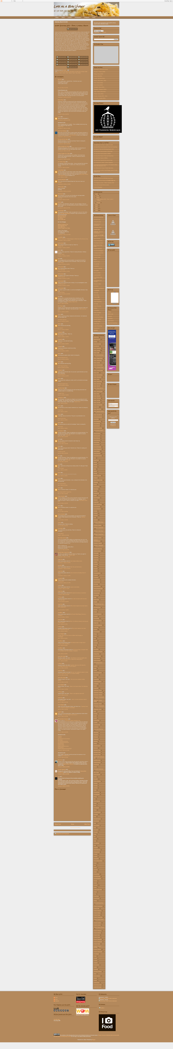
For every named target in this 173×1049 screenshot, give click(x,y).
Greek (95, 645)
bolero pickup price (61, 374)
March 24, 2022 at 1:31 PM (63, 375)
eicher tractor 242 (61, 269)
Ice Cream (96, 674)
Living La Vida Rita (98, 268)
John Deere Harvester (62, 319)
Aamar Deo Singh (61, 656)
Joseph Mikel (60, 170)
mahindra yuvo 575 (61, 283)
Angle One (60, 559)
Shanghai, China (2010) (99, 87)
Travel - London (97, 922)
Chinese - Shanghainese (97, 540)
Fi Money (60, 597)
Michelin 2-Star (97, 752)
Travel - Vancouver (98, 951)
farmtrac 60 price (61, 292)
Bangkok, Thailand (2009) (99, 71)
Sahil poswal (60, 243)
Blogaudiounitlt (61, 743)
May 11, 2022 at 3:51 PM (63, 503)
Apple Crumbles (97, 343)
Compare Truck (61, 393)
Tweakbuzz (60, 640)
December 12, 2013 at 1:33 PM (64, 128)
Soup (95, 863)
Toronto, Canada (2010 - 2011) (100, 96)
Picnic (95, 796)
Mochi (95, 766)
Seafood (96, 847)
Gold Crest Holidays (62, 130)
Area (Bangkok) (97, 421)
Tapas (95, 891)
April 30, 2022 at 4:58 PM (63, 453)
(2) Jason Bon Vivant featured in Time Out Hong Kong (105, 146)
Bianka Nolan (60, 99)
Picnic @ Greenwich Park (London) (101, 184)
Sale (95, 840)
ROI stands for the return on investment (78, 592)
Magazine (96, 734)
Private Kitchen (97, 812)
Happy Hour (96, 653)
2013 (97, 194)
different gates (61, 186)
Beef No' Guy (97, 261)
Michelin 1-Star (97, 750)
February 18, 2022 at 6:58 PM (64, 264)
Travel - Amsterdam (98, 906)
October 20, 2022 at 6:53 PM (63, 594)
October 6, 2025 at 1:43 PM (63, 774)
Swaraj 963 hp (60, 533)
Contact (70, 17)
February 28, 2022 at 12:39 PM (64, 293)
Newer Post (58, 824)
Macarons (96, 732)
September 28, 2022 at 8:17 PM (64, 582)
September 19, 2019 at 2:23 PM (64, 184)
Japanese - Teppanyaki (99, 705)
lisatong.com (96, 328)
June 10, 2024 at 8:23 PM (63, 757)
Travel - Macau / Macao (99, 927)
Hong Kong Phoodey (98, 317)
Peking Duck (96, 792)
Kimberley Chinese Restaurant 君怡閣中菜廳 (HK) (104, 180)
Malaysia (96, 737)
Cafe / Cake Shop (98, 504)
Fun (95, 638)
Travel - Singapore (98, 941)
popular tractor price (62, 418)
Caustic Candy (97, 257)
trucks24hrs (60, 237)
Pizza (95, 803)
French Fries (97, 631)
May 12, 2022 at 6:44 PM (63, 511)
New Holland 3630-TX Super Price (64, 492)
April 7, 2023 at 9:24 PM (62, 660)
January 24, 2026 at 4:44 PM (63, 786)
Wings (95, 978)
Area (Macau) (97, 438)
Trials (95, 956)
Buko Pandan (97, 497)
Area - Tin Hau (97, 402)
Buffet (95, 495)
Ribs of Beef (96, 825)
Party (95, 790)
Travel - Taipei (97, 943)
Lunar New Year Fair (98, 729)
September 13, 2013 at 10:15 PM (64, 97)
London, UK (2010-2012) (99, 78)
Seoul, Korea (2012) (98, 85)
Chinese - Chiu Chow (98, 531)
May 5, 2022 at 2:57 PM (62, 485)
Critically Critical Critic (98, 252)
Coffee (95, 566)
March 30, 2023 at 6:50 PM (63, 601)
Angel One (60, 604)
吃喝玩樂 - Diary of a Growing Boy (98, 232)
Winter (79, 72)
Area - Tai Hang (97, 398)
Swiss (95, 887)
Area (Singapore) (97, 449)
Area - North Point (98, 381)
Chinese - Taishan (98, 543)
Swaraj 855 (60, 509)
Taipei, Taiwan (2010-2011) (100, 91)
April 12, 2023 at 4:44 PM (63, 668)
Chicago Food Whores (99, 288)
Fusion (95, 640)
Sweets (95, 885)
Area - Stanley (97, 396)
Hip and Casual (97, 656)
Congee (95, 568)
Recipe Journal (97, 818)
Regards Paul (60, 126)
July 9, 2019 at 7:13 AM (62, 177)
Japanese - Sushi (98, 703)
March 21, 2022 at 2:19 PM (63, 321)
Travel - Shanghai (98, 939)
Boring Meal (96, 486)
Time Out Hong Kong (98, 902)
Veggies (95, 962)
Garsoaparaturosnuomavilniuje (64, 738)
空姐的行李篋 (97, 229)
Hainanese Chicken (98, 651)
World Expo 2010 (97, 984)
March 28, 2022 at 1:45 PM (63, 385)
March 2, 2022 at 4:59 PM (63, 303)
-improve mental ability (74, 587)
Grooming (96, 649)
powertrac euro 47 (61, 276)
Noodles (96, 779)
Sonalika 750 (60, 245)
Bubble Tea (96, 493)
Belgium (96, 477)
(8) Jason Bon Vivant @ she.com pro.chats (103, 160)
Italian (95, 686)
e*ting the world (97, 221)
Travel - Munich (69, 72)
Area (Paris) (72, 71)
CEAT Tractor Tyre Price (63, 365)
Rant (95, 816)
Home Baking (97, 658)
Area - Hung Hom (98, 360)
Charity (95, 511)
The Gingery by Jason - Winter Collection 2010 (104, 182)
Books (95, 484)
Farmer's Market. (97, 614)
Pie (94, 798)
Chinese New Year (98, 548)
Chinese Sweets (97, 551)
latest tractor (60, 426)
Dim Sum (96, 584)
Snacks (95, 854)
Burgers (95, 500)
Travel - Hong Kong (98, 917)
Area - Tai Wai (97, 400)
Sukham (59, 585)
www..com (114, 292)
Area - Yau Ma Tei (98, 414)
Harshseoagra (61, 210)
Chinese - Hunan (97, 537)
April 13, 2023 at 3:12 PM (63, 682)
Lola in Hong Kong (98, 325)
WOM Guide (96, 982)
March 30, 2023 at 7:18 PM (63, 609)
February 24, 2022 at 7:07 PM (64, 271)
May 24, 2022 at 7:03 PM (63, 519)
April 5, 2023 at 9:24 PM (62, 645)
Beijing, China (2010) (98, 73)
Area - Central (97, 350)
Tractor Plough (61, 468)
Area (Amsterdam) (98, 417)
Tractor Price (60, 409)
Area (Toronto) (97, 453)
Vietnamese (96, 964)
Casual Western (97, 508)
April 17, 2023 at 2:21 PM (63, 695)
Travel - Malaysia (97, 930)
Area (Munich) (66, 71)
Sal (94, 836)
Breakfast (96, 488)
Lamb (95, 715)
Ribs (95, 823)
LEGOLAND (96, 720)
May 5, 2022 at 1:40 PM (62, 475)
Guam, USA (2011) (98, 76)
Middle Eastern (97, 762)
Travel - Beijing (97, 912)
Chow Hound (110, 320)
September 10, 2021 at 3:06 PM (64, 240)
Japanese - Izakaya (98, 692)
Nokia (95, 776)
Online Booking (97, 781)
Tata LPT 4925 (72, 555)
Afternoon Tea (97, 339)
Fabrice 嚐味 (96, 297)
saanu (59, 250)
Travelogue (96, 953)
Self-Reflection (97, 849)
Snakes (95, 856)
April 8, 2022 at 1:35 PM (62, 411)
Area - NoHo (96, 379)
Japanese (96, 688)
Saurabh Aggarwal (62, 769)
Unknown (57, 1000)
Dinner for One (97, 590)
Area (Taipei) (97, 451)
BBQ (95, 469)
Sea (95, 845)
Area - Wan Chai (97, 409)
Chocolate (96, 553)
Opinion (95, 783)
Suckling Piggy (97, 876)
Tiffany (95, 900)
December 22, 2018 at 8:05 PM (64, 143)
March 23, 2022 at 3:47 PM (63, 367)
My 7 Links (96, 772)
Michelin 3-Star (97, 754)
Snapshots (96, 858)
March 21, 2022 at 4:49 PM (63, 329)
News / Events (97, 774)
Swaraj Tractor (77, 401)
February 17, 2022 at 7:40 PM (64, 255)
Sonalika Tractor (61, 254)
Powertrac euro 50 (61, 451)
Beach (95, 471)
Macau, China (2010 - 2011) (100, 80)
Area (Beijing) (97, 423)
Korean (95, 713)
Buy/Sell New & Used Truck (63, 552)
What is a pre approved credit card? (77, 693)
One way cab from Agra (63, 139)
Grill (95, 647)
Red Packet (96, 821)
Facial (95, 611)
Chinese (96, 519)
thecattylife (96, 270)
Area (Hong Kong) (98, 428)
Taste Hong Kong (97, 301)
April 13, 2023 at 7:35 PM (63, 689)
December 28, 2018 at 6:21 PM (64, 150)
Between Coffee (97, 283)
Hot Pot (95, 666)
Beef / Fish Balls (97, 475)
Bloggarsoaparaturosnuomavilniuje (64, 748)
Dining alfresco (97, 586)
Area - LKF (96, 372)
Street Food (96, 874)
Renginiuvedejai (61, 744)
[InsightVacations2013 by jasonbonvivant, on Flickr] (72, 28)
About (63, 17)
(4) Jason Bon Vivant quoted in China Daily (103, 151)
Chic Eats (96, 292)
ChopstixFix (96, 266)
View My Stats (57, 1019)
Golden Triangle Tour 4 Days (64, 153)
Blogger (93, 1039)
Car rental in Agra (61, 161)
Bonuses (60, 79)
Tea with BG (96, 263)
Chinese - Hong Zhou (98, 534)
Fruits (95, 636)
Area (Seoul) (96, 444)
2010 (97, 208)
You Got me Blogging (98, 250)
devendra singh (61, 388)
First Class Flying (97, 620)
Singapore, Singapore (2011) (100, 89)
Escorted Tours (78, 71)
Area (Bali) (96, 419)
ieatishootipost (97, 299)
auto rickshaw (60, 349)
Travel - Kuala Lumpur (99, 919)
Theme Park (96, 898)
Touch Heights (61, 633)
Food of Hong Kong (98, 240)
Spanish (96, 869)
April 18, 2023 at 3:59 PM (63, 709)
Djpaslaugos (60, 740)
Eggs (95, 597)
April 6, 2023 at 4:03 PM (62, 653)
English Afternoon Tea (98, 604)
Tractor (59, 522)
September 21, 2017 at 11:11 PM (64, 136)
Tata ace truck (61, 335)
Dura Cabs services (62, 537)
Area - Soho (96, 393)
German (96, 642)
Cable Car (96, 502)
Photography (78, 17)
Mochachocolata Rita (98, 217)
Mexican (96, 748)
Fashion (96, 616)
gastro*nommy (97, 238)
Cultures (96, 575)
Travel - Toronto (97, 949)
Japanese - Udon (97, 709)
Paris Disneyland (72, 135)
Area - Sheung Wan (98, 391)
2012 (97, 204)
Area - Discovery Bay (98, 355)
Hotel (95, 668)
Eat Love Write (97, 272)
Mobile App (96, 764)
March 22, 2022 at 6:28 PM (63, 343)
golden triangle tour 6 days (63, 146)
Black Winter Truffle (98, 480)
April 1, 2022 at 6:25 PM (62, 403)
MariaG (59, 202)
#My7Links (96, 337)
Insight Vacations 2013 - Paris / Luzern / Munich (71, 25)
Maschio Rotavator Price (63, 357)
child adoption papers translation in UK (72, 720)
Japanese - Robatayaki (99, 697)
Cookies (96, 570)
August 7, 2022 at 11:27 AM (63, 535)
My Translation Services (63, 718)
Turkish (95, 960)
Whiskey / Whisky (98, 971)
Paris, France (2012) (98, 82)
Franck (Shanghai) (98, 187)
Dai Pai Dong (97, 579)
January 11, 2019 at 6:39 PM (63, 167)
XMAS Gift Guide (97, 987)
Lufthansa (96, 727)
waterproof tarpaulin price (63, 383)
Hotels (95, 670)
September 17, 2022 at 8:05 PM (64, 568)
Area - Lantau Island (98, 370)
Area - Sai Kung (97, 383)
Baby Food (96, 460)
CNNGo (95, 562)
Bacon (95, 462)
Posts (111, 403)
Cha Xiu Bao (96, 314)
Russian (96, 832)
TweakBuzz (60, 612)
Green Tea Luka (97, 306)
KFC (95, 711)
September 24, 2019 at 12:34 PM (64, 191)
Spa (95, 865)
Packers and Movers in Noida (63, 238)
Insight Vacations (97, 681)
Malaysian (96, 739)
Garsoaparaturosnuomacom (63, 742)
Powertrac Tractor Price (72, 301)
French (95, 629)
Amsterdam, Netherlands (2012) (101, 69)
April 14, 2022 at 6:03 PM (63, 436)
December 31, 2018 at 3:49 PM (64, 159)
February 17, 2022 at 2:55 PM (64, 247)
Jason (56, 997)
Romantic (96, 829)
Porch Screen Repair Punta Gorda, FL (70, 714)
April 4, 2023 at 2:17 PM (62, 624)
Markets (96, 741)
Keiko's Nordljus (97, 312)
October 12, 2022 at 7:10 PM (63, 588)
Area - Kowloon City (98, 365)
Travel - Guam (97, 915)
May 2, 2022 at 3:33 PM (62, 469)
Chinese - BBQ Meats (98, 522)
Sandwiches (96, 843)
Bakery (95, 466)
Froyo (95, 634)
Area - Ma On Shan (98, 374)
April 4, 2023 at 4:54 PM (62, 638)
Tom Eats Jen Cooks (98, 242)
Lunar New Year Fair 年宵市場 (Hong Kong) (103, 178)
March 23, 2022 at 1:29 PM (63, 350)
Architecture (96, 346)
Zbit (59, 776)
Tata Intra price (61, 581)
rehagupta (60, 332)
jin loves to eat (97, 219)
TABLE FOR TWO (98, 889)
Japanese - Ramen (98, 694)
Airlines (95, 341)
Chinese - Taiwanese (98, 545)
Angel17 (59, 711)
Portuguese (96, 807)
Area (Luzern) (60, 71)
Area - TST (96, 407)
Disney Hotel (96, 593)
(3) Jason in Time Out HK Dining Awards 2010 (104, 149)
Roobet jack (60, 193)
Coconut (96, 564)
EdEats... (96, 308)
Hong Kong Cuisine (98, 662)
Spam (95, 867)
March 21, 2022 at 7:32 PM (63, 336)
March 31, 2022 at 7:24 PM (63, 395)
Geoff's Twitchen (97, 319)
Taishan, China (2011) (98, 93)
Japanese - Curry (98, 690)
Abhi (59, 258)
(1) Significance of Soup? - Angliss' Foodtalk (103, 144)
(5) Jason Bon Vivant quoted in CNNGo (102, 153)
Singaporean (97, 852)
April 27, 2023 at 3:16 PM (63, 716)
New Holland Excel (65, 755)
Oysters (95, 787)
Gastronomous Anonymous (97, 224)
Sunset (95, 880)
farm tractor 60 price (62, 483)
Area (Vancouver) (98, 455)
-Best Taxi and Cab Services (76, 566)
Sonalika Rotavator (61, 442)
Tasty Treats (96, 323)
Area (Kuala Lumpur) (98, 430)
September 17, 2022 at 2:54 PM (64, 562)
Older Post (87, 824)
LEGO (95, 718)
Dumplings (96, 595)
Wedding (96, 969)
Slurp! (95, 259)
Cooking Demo (97, 573)
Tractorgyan (60, 528)
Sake (95, 834)
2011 (97, 206)
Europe (82, 71)
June (98, 195)
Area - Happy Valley (98, 358)
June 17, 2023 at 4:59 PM (63, 732)
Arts (95, 458)
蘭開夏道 (96, 330)
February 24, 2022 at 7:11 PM (63, 278)
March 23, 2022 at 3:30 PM (63, 359)
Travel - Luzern (62, 72)
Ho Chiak (96, 303)
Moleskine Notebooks (98, 769)
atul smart (60, 342)
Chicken (96, 515)
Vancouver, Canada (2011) (99, 98)
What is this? (115, 303)
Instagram (86, 17)
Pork (95, 805)
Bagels (95, 464)
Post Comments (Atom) (75, 827)
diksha (59, 314)
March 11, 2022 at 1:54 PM (63, 311)
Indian (95, 677)
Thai (95, 894)
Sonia (59, 116)
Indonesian (96, 679)
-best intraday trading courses (76, 561)
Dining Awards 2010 (98, 588)
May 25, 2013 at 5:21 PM (63, 87)
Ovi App (95, 785)
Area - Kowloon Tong (98, 367)
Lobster (95, 722)
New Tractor (60, 306)
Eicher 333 (68, 459)
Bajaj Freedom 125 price (68, 764)
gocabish (60, 565)
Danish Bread (97, 582)
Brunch (95, 491)
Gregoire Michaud (98, 248)
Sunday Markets (97, 878)
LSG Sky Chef (97, 724)
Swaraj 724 (68, 435)
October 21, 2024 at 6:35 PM (63, 766)
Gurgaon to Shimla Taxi (74, 238)
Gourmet (110, 316)
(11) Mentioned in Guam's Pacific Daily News (103, 168)
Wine (95, 973)
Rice (95, 827)
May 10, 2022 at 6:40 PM (63, 493)
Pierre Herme (97, 801)
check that (60, 197)
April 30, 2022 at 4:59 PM (63, 461)
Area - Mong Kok (97, 377)
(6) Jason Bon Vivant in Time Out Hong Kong (103, 155)
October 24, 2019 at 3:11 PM (63, 199)
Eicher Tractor (60, 262)
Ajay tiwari (60, 759)
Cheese (95, 513)
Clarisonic (96, 557)
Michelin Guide (97, 760)
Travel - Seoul (97, 937)
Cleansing (96, 559)
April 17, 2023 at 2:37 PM (63, 702)
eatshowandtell (97, 275)
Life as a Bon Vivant (69, 6)
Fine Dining (96, 618)
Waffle (95, 967)
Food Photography (98, 625)
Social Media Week (98, 860)
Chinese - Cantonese (98, 527)
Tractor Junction (61, 496)
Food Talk (96, 627)
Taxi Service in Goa (84, 238)
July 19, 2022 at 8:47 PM (63, 525)
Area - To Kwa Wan (98, 404)
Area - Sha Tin (97, 386)
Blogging (96, 482)
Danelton (60, 736)
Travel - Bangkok (97, 910)
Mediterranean (97, 745)
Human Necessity (98, 672)
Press (93, 17)
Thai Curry (96, 896)
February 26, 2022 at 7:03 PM (64, 285)
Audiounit (60, 737)
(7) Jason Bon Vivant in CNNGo (101, 158)
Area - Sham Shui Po (98, 388)
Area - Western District (99, 411)
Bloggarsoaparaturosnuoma (63, 746)
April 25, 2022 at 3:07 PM (63, 443)
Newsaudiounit (61, 747)
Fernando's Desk (97, 227)
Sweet (95, 883)
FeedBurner (113, 425)
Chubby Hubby (97, 321)
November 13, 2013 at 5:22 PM (64, 120)
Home (56, 17)
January (98, 202)
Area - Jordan (97, 362)
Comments (112, 406)
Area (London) (97, 433)
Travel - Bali (96, 908)
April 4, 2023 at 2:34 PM (62, 631)
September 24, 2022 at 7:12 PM (64, 575)
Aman (59, 446)
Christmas (96, 555)
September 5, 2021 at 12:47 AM (64, 234)
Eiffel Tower (96, 599)
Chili (95, 517)
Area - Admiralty (97, 348)
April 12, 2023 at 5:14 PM (63, 675)
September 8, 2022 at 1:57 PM (64, 556)
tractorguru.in (61, 397)
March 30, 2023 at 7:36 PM (63, 617)
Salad (95, 838)
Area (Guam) (97, 425)
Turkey (95, 958)
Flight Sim (96, 622)
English (95, 601)
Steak (95, 871)
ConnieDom (96, 310)
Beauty (95, 473)
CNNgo (109, 311)
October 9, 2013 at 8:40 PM (63, 114)
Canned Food (97, 506)
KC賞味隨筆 (96, 290)
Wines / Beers (97, 976)
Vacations (60, 182)
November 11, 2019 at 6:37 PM (64, 207)
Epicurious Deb (97, 255)
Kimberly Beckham (62, 179)
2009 (97, 210)
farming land (60, 327)
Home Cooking (97, 660)
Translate (104, 32)
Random (96, 814)
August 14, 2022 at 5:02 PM (63, 549)
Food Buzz (110, 318)
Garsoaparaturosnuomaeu (63, 741)
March (98, 197)
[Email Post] (68, 70)
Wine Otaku (96, 295)
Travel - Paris (75, 72)
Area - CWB (96, 352)
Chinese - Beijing (97, 525)
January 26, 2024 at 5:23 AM (63, 750)
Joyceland (96, 286)
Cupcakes (96, 577)
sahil (59, 439)
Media (95, 743)
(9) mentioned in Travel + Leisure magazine (103, 162)
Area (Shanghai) (97, 446)
